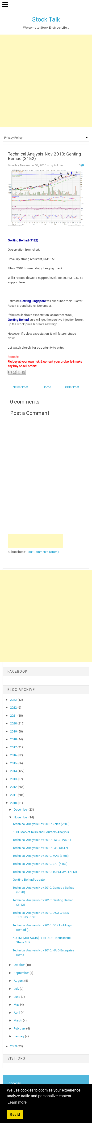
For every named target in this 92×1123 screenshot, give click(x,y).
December (21, 809)
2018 (13, 739)
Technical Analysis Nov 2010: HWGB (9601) (42, 840)
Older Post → (74, 387)
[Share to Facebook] (23, 372)
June (17, 997)
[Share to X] (19, 372)
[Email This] (10, 372)
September (21, 973)
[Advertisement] (46, 81)
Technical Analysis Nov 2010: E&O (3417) (40, 848)
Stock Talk (46, 19)
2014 (13, 771)
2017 (13, 747)
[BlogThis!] (14, 372)
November (21, 817)
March (18, 1020)
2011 (13, 795)
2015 (13, 763)
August (19, 980)
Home (47, 387)
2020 (13, 723)
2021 (13, 715)
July (17, 988)
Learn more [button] (17, 1102)
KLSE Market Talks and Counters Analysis (41, 832)
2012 (13, 787)
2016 (13, 755)
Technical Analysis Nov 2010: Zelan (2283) (41, 824)
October (19, 965)
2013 (13, 779)
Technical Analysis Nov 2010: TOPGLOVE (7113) (45, 872)
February (20, 1028)
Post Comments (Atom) (43, 552)
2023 (13, 699)
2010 (13, 803)
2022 (13, 707)
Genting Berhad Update (29, 879)
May (17, 1004)
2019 (13, 731)
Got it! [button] (15, 1114)
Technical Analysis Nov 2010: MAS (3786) (41, 855)
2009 (13, 1046)
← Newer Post (18, 387)
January (19, 1036)
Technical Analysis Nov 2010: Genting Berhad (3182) (44, 156)
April (17, 1012)
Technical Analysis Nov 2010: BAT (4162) (40, 864)
